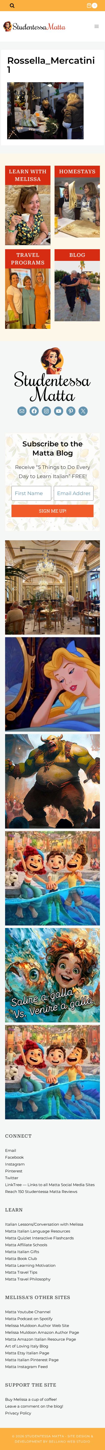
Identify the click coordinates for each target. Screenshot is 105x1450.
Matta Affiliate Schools (26, 1244)
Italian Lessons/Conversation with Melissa (44, 1224)
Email (10, 1150)
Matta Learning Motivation (30, 1265)
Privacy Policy (18, 1413)
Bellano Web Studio (69, 1441)
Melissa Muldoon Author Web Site (37, 1325)
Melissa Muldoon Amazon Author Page (42, 1332)
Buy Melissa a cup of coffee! (31, 1399)
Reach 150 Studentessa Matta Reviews (41, 1191)
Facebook (14, 1157)
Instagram (15, 1164)
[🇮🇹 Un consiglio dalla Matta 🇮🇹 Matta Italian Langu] (52, 975)
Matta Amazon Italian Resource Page (40, 1339)
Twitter (11, 1177)
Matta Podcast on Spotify (28, 1318)
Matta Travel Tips (21, 1272)
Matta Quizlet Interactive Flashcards (39, 1238)
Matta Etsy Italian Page (27, 1353)
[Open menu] (96, 26)
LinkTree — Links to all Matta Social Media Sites (50, 1184)
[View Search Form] (12, 5)
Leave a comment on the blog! (34, 1406)
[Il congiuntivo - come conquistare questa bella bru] (52, 781)
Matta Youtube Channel (27, 1311)
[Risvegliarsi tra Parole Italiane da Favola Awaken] (52, 684)
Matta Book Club (21, 1258)
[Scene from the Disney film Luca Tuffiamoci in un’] (52, 878)
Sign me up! (52, 511)
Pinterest (13, 1171)
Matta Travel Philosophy (27, 1279)
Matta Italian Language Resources (37, 1231)
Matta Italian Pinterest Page (32, 1359)
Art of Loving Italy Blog (26, 1346)
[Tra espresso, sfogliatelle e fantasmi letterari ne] (52, 587)
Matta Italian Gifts (22, 1251)
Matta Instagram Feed (26, 1366)
